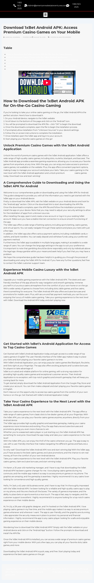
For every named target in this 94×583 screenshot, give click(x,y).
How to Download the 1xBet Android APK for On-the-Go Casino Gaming (39, 54)
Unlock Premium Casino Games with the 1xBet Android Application (37, 57)
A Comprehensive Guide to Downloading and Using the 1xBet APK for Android (42, 60)
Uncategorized (64, 37)
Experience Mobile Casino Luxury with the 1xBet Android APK (35, 63)
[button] (45, 15)
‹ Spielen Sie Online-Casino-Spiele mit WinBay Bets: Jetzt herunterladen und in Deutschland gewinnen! (28, 572)
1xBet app (69, 173)
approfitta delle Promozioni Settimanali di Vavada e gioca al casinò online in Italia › (70, 572)
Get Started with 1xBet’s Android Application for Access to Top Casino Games (41, 66)
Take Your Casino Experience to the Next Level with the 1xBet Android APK (41, 69)
